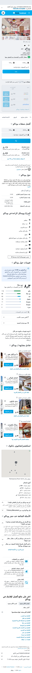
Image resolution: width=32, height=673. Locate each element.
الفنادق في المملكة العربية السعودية (21, 620)
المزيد (28, 186)
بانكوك (19, 670)
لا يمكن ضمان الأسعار (22, 648)
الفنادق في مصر (26, 632)
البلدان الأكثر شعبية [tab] (24, 603)
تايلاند (21, 667)
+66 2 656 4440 (25, 55)
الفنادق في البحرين (25, 630)
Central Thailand (10, 667)
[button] (2, 7)
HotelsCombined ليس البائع (21, 653)
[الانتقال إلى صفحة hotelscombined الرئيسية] (19, 13)
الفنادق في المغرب (25, 616)
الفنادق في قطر (26, 618)
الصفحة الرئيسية (27, 667)
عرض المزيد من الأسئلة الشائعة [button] (16, 549)
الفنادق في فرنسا (25, 635)
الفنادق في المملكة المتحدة (23, 637)
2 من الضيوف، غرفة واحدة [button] (21, 67)
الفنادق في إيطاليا (25, 639)
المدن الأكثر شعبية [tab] (12, 603)
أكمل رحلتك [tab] (26, 607)
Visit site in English (19, 8)
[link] (19, 369)
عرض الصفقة (8, 364)
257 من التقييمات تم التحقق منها (14, 57)
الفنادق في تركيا (26, 623)
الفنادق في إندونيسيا (25, 625)
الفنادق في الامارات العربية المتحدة (21, 628)
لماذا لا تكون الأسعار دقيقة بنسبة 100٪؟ (18, 659)
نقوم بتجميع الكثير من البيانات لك (20, 656)
